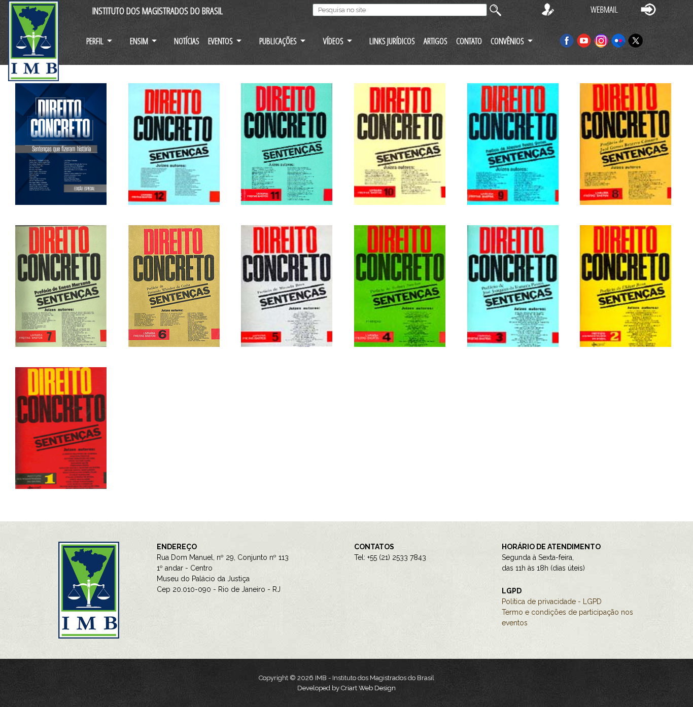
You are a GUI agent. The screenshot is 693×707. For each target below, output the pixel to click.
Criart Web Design (368, 688)
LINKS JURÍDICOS (392, 41)
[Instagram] (602, 40)
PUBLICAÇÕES (278, 41)
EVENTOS (220, 41)
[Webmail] (604, 9)
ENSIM (139, 41)
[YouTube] (584, 40)
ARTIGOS (435, 41)
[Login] (648, 9)
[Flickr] (619, 40)
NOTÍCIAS (186, 41)
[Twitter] (635, 40)
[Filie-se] (548, 9)
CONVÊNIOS (507, 41)
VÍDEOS (333, 41)
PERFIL (94, 41)
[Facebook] (566, 40)
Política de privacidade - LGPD (552, 601)
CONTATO (469, 41)
